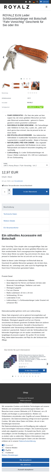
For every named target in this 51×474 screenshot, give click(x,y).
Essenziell (9, 445)
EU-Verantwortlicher (11, 228)
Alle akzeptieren (26, 460)
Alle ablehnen (25, 465)
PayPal (8, 450)
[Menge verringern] (9, 193)
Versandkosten (18, 181)
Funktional (9, 453)
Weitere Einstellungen (10, 455)
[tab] (25, 207)
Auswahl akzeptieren (25, 469)
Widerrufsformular (25, 403)
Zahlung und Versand (25, 398)
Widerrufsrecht (25, 400)
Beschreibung (9, 207)
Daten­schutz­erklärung (27, 441)
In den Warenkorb (30, 192)
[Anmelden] (26, 2)
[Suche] (37, 2)
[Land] (34, 2)
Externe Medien (11, 448)
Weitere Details (9, 221)
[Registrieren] (30, 2)
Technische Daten (10, 214)
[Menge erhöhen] (9, 190)
